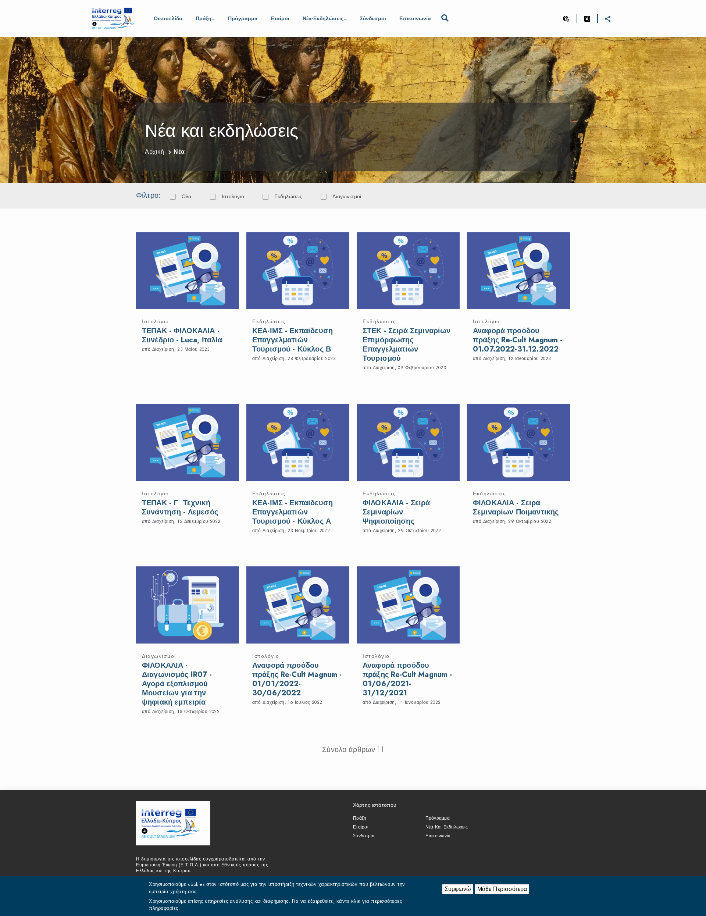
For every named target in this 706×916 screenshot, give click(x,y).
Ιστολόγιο (233, 196)
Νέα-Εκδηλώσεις (323, 18)
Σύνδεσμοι (373, 18)
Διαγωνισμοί (346, 196)
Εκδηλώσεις (288, 196)
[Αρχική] (113, 18)
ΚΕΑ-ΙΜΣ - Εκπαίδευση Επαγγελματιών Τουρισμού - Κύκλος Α (292, 512)
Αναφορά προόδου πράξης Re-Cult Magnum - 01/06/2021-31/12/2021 (407, 679)
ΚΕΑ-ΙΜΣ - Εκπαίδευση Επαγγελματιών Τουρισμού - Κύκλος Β (292, 339)
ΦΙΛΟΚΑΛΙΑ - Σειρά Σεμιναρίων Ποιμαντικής (516, 507)
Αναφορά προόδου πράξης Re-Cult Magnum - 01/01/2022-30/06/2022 (297, 679)
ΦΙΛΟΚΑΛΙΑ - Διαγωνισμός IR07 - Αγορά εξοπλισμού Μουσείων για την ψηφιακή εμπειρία (177, 684)
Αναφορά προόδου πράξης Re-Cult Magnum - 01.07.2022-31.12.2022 (517, 339)
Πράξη (203, 18)
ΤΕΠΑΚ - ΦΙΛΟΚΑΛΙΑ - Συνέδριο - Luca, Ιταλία (182, 335)
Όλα (186, 196)
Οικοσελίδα (168, 18)
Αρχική (154, 151)
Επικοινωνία (415, 18)
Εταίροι (280, 18)
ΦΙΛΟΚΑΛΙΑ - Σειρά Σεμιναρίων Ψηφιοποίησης (396, 512)
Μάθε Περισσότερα (502, 889)
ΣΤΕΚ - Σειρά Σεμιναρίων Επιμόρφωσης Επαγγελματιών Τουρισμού (406, 344)
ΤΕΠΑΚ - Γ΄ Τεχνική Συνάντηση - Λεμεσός (180, 507)
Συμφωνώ (458, 889)
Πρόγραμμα (243, 18)
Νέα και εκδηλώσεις (446, 827)
